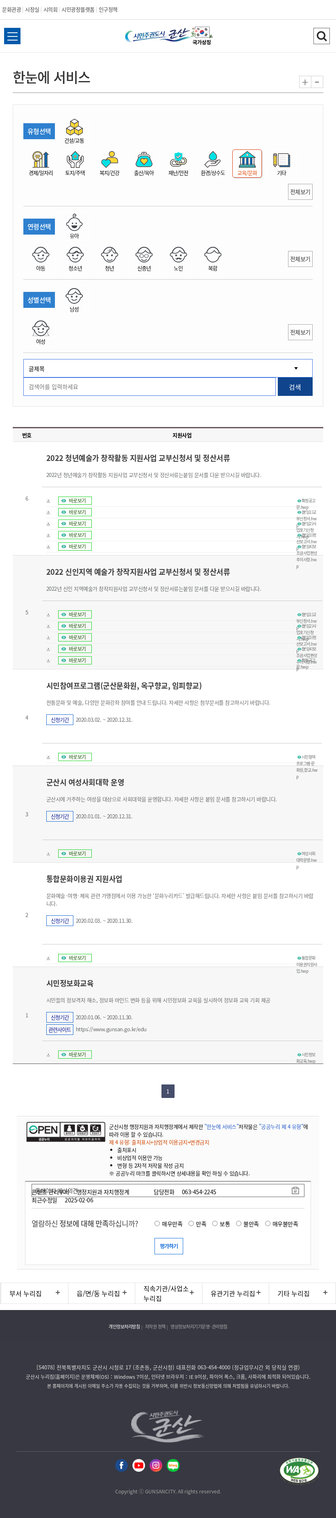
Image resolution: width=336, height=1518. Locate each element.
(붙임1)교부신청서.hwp (306, 512)
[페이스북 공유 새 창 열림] (121, 1466)
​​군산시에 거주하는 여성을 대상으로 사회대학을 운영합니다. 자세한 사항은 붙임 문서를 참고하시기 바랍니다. (161, 799)
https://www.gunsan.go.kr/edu (111, 1029)
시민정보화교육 (70, 983)
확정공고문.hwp (306, 500)
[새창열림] (202, 37)
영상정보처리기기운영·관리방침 (198, 1326)
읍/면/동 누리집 (98, 1293)
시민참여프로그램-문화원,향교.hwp (307, 757)
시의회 (50, 9)
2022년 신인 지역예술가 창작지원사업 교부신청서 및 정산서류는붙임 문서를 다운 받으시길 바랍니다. (153, 588)
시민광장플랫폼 (78, 9)
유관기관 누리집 (233, 1293)
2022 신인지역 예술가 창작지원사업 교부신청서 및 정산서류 (138, 571)
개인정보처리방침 (124, 1326)
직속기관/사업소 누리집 (166, 1293)
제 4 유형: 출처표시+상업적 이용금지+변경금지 (159, 1142)
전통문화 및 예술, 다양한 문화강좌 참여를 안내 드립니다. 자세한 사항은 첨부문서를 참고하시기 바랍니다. (158, 702)
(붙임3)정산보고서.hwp (306, 535)
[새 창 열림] (65, 1131)
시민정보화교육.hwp (306, 1054)
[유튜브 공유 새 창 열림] (138, 1466)
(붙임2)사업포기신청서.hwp (306, 523)
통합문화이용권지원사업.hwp (306, 958)
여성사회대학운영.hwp (306, 853)
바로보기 (77, 500)
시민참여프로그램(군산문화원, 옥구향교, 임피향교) (124, 685)
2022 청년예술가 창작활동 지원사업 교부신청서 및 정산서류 (138, 457)
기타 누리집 (293, 1293)
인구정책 (108, 9)
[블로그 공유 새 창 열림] (173, 1466)
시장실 (32, 9)
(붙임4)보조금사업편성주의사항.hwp (306, 546)
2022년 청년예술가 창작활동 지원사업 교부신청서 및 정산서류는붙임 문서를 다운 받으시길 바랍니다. (153, 475)
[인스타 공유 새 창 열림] (155, 1466)
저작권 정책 (155, 1326)
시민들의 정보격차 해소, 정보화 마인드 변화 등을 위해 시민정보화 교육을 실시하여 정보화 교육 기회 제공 (158, 1000)
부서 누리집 (25, 1293)
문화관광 (11, 9)
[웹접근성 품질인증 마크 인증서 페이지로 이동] (299, 1473)
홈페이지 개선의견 (56, 1190)
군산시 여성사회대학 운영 (85, 782)
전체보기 (300, 191)
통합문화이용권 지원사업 (84, 878)
